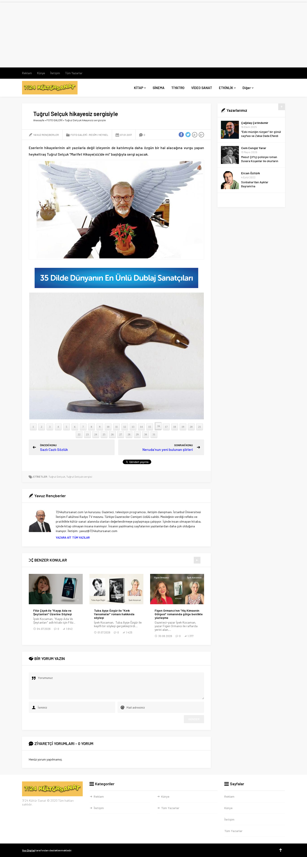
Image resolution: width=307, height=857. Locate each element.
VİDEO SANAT (201, 88)
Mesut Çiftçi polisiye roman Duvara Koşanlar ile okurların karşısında (259, 161)
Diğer (246, 88)
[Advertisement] (153, 33)
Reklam (27, 73)
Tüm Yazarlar (73, 73)
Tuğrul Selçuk (57, 476)
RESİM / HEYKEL (98, 134)
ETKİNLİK (226, 88)
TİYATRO (178, 88)
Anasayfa (38, 120)
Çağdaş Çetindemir (254, 123)
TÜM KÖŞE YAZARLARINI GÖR (251, 200)
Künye (41, 73)
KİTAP (138, 88)
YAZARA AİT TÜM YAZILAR (73, 537)
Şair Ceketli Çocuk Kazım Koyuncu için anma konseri (186, 612)
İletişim (55, 73)
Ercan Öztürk (250, 173)
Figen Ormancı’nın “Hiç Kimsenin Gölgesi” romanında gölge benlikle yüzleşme (125, 614)
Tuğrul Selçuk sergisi (79, 476)
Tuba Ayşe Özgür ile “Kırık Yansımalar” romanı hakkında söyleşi (60, 614)
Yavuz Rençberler (46, 134)
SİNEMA (159, 88)
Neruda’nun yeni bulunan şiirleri (167, 449)
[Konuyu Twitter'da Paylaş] (188, 134)
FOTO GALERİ (54, 120)
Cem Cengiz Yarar (253, 148)
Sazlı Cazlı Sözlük (54, 449)
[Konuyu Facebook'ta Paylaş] (181, 134)
